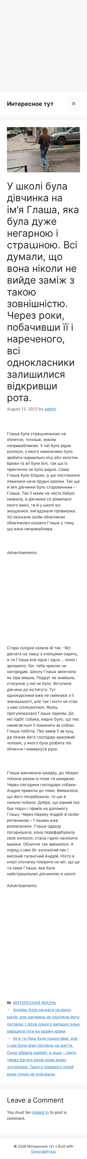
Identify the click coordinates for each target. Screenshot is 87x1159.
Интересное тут (30, 103)
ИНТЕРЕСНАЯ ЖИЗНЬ (34, 1002)
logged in (40, 1112)
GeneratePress (43, 1151)
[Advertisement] (43, 46)
